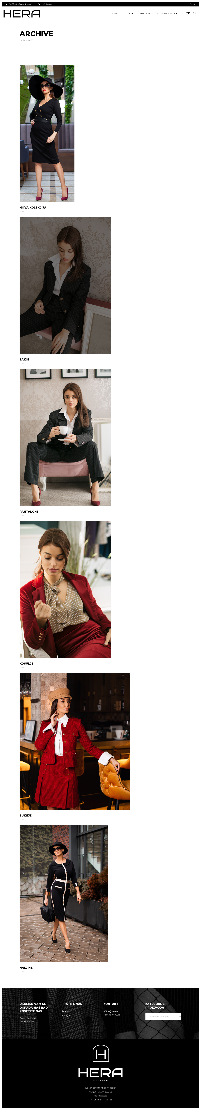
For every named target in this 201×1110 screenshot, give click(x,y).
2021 (22, 211)
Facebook (67, 1011)
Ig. (194, 4)
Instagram (67, 1015)
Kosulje (26, 663)
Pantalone (29, 511)
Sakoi (24, 359)
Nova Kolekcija (33, 207)
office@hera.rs (110, 1011)
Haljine (26, 967)
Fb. (191, 4)
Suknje (26, 815)
